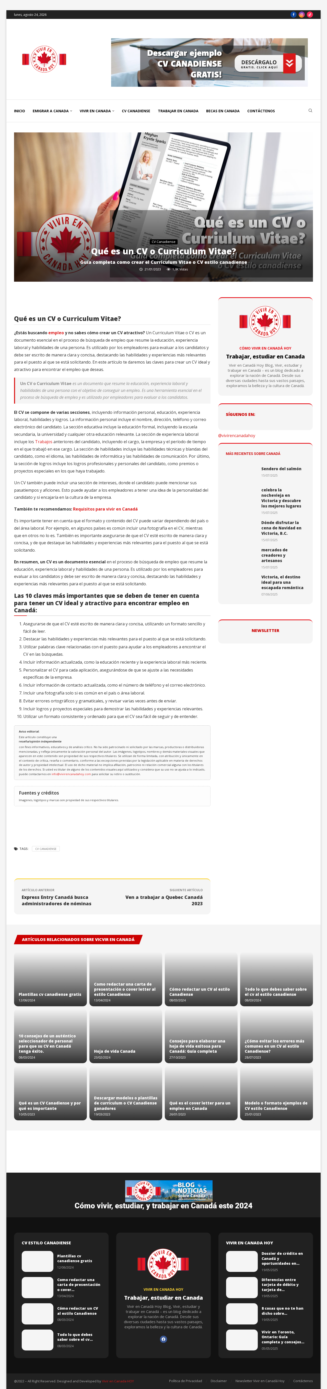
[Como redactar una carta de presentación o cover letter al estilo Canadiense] (37, 1287)
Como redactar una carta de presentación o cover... (78, 1284)
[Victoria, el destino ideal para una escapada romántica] (242, 585)
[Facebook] (293, 14)
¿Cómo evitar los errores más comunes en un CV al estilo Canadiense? (274, 1046)
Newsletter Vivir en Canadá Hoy (260, 1381)
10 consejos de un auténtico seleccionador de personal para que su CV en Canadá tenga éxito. (47, 1043)
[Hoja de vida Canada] (125, 1036)
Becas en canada (223, 110)
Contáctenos (261, 110)
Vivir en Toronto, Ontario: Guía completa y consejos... (283, 1337)
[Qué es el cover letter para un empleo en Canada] (201, 1093)
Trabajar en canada (178, 110)
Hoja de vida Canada (114, 1051)
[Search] (310, 111)
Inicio (19, 110)
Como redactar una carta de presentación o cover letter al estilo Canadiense (125, 989)
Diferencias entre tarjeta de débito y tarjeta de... (280, 1284)
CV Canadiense (136, 110)
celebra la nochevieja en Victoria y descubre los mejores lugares (281, 498)
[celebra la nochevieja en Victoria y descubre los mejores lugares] (242, 501)
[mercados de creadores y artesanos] (242, 558)
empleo (56, 333)
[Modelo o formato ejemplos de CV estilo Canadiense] (276, 1093)
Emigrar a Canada (51, 110)
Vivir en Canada (95, 110)
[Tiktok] (310, 14)
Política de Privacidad (185, 1381)
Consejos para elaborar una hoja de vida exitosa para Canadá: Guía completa (197, 1046)
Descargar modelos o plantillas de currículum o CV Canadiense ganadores (125, 1103)
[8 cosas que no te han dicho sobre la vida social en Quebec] (242, 1313)
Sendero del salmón (281, 468)
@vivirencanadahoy (236, 435)
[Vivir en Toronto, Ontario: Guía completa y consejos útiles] (242, 1340)
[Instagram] (302, 14)
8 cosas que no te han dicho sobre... (282, 1311)
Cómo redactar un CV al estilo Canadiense (77, 1311)
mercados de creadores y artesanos (274, 555)
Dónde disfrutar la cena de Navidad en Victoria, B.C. (281, 528)
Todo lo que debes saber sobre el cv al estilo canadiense (276, 992)
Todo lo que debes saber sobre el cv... (75, 1337)
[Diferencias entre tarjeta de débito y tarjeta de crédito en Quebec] (242, 1287)
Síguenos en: (240, 414)
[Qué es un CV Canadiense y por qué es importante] (50, 1093)
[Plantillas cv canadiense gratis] (50, 979)
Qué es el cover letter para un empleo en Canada (199, 1105)
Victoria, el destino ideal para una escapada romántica (282, 582)
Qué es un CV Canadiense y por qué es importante (50, 1105)
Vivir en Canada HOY (118, 1381)
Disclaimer (219, 1381)
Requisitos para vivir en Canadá (105, 509)
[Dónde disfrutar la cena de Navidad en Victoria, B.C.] (242, 531)
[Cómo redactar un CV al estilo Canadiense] (201, 979)
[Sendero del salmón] (242, 471)
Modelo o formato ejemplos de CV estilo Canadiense (276, 1105)
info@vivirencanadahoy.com (72, 774)
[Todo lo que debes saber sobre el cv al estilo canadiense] (276, 979)
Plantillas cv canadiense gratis (50, 994)
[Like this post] (60, 302)
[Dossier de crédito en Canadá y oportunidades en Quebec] (242, 1261)
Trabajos (43, 441)
